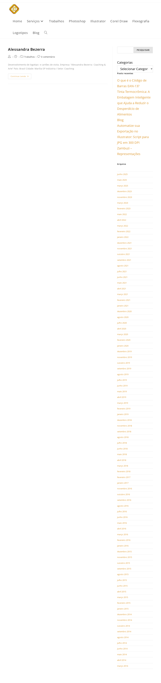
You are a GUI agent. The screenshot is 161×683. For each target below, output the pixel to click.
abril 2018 (121, 460)
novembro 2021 (124, 248)
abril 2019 (121, 397)
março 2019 (122, 403)
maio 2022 (122, 214)
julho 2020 (122, 322)
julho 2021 (122, 271)
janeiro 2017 (122, 482)
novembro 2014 (124, 620)
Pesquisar (143, 50)
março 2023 (122, 202)
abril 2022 (121, 220)
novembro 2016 (124, 488)
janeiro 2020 (122, 345)
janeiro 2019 (122, 414)
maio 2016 (122, 523)
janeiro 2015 (122, 608)
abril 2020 (121, 328)
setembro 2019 (124, 368)
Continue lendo (21, 75)
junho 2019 (122, 385)
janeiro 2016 (122, 545)
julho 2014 (122, 643)
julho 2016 (122, 511)
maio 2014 (122, 654)
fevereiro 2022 (123, 231)
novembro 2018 (124, 425)
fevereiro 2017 (123, 477)
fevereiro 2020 (123, 340)
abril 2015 (121, 591)
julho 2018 (122, 442)
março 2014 (122, 665)
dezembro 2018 (124, 420)
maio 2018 (122, 454)
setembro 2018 (124, 431)
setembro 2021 (124, 260)
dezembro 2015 (124, 551)
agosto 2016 (122, 505)
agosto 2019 (122, 374)
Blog (120, 120)
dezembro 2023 (124, 191)
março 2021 (122, 294)
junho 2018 (122, 448)
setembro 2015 (124, 568)
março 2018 (122, 465)
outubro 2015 (123, 563)
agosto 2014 (122, 637)
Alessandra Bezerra (26, 49)
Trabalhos (29, 56)
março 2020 (122, 334)
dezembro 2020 (124, 311)
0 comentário (48, 56)
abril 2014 (121, 660)
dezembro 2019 (124, 351)
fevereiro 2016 (123, 540)
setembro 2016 (124, 500)
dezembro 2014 (124, 614)
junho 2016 (122, 517)
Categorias (125, 62)
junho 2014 (122, 648)
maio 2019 (122, 391)
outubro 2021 (123, 254)
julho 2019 (122, 380)
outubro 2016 (123, 494)
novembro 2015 (124, 557)
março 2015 (122, 597)
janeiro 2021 (122, 305)
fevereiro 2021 (123, 300)
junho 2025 (122, 174)
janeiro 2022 (122, 237)
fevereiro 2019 (123, 408)
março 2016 (122, 534)
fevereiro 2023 (123, 208)
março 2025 (122, 185)
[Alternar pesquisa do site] (46, 33)
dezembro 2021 (124, 242)
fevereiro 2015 (123, 602)
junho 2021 (122, 277)
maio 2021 (122, 282)
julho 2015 (122, 580)
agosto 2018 (122, 437)
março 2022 (122, 225)
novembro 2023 (124, 197)
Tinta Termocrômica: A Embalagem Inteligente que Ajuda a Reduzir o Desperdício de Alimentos (134, 103)
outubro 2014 (123, 625)
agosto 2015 (122, 574)
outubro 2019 (123, 362)
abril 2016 (121, 528)
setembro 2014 (124, 631)
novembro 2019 (124, 357)
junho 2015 (122, 585)
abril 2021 (121, 288)
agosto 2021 (122, 265)
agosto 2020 (122, 317)
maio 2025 (122, 179)
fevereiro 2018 (123, 471)
